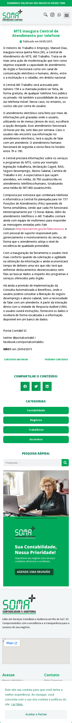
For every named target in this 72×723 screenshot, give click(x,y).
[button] (66, 15)
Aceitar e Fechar (36, 714)
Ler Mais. (17, 704)
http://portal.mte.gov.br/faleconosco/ (40, 229)
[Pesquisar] (65, 462)
